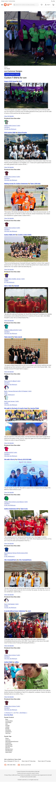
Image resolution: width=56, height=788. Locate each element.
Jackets (7, 727)
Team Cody (24, 509)
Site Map (37, 771)
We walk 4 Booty (9, 459)
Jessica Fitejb (34, 408)
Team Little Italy (35, 183)
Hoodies (7, 725)
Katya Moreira (22, 132)
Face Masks (8, 722)
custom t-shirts (35, 773)
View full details (9, 116)
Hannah (16, 286)
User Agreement (42, 775)
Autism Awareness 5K (11, 509)
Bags (6, 719)
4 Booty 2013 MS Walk (24, 459)
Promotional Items (30, 771)
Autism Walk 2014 (10, 235)
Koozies (7, 728)
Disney (7, 738)
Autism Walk (8, 662)
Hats (6, 724)
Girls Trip (7, 747)
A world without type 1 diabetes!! (15, 611)
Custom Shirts (9, 721)
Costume (7, 740)
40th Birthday (9, 750)
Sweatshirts (8, 731)
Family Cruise (8, 744)
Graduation (8, 743)
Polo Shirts (8, 730)
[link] (8, 4)
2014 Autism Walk (10, 132)
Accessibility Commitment (30, 775)
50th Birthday (8, 746)
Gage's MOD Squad (10, 81)
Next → (25, 712)
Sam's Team (8, 286)
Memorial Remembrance (11, 741)
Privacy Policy (7, 775)
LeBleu (16, 662)
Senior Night (8, 752)
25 (20, 712)
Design (12, 74)
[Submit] (14, 4)
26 (22, 712)
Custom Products (21, 771)
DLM (20, 81)
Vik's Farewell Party (10, 560)
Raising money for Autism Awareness (16, 183)
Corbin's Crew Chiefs (24, 235)
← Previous (7, 712)
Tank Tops (7, 733)
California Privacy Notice (18, 775)
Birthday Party (9, 749)
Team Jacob (8, 337)
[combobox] (26, 4)
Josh (29, 611)
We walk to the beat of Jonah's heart (16, 408)
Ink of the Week (8, 715)
